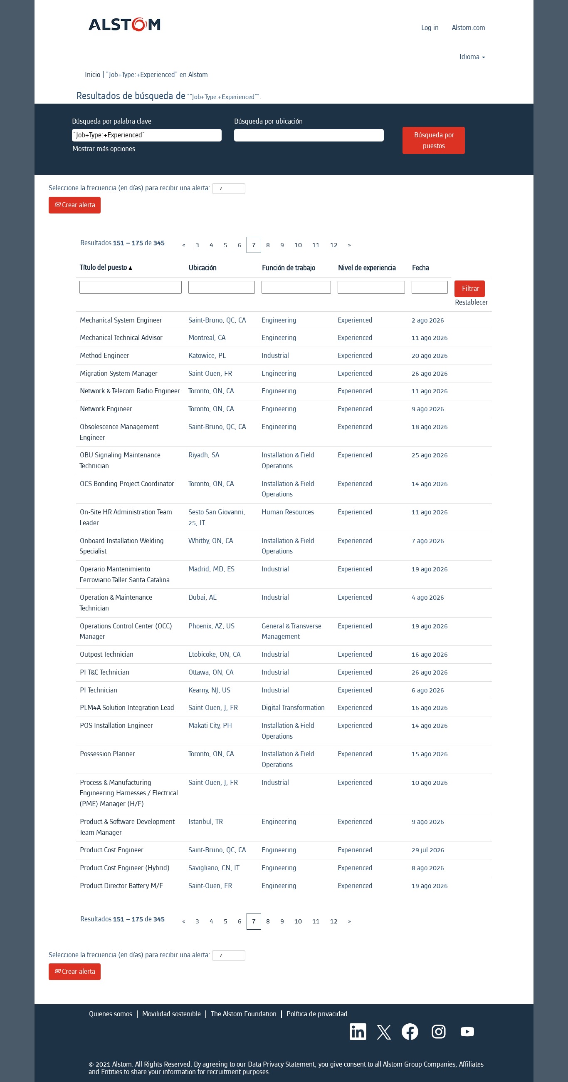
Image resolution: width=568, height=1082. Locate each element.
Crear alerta (77, 205)
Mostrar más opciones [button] (103, 149)
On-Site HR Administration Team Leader (125, 517)
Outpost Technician (106, 654)
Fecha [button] (420, 268)
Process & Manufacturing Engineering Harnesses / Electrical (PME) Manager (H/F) (128, 793)
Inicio (92, 74)
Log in (430, 27)
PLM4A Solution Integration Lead (127, 707)
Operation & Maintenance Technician (115, 602)
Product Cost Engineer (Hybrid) (125, 868)
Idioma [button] (470, 57)
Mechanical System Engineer (121, 320)
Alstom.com (468, 27)
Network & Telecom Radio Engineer (130, 391)
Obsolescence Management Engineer (118, 432)
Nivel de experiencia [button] (367, 268)
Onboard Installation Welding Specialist (121, 546)
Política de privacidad (317, 1014)
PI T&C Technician (104, 672)
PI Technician (98, 690)
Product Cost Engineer (111, 850)
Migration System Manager (119, 373)
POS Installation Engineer (116, 725)
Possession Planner (107, 754)
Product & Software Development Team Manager (127, 827)
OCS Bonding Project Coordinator (127, 484)
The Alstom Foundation (244, 1014)
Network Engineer (106, 409)
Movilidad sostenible (171, 1014)
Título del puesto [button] (104, 267)
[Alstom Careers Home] (124, 24)
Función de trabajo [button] (288, 268)
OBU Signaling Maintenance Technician (120, 460)
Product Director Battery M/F (121, 886)
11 (316, 245)
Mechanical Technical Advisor (121, 338)
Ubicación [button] (203, 268)
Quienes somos (110, 1014)
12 (334, 245)
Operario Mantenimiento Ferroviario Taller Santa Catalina (124, 574)
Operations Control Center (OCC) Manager (125, 631)
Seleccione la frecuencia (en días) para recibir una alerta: (129, 188)
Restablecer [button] (471, 302)
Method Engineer (104, 355)
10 (298, 245)
